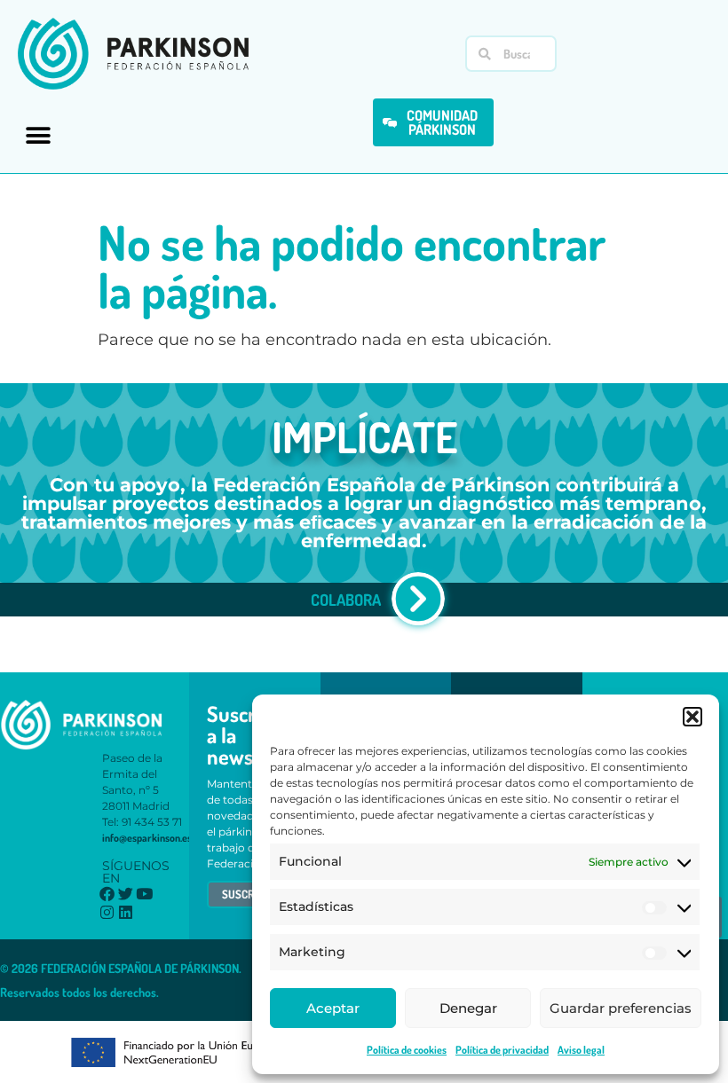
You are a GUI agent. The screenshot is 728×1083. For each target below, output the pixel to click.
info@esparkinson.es (147, 837)
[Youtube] (144, 893)
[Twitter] (125, 893)
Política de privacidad (502, 1049)
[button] (692, 717)
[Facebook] (107, 893)
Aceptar (333, 1008)
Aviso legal (581, 1049)
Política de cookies (407, 1049)
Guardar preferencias (621, 1008)
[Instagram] (107, 912)
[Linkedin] (125, 912)
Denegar (468, 1008)
